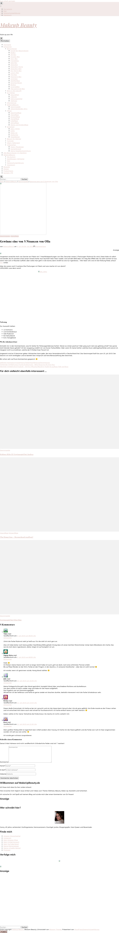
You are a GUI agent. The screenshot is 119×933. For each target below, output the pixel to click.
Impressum (7, 15)
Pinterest (6, 850)
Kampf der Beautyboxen (19, 51)
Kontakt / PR (8, 173)
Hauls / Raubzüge (17, 147)
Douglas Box (15, 57)
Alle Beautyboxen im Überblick (15, 153)
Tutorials (10, 141)
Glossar (6, 169)
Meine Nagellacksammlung (20, 151)
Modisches (14, 135)
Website (3, 774)
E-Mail (3, 770)
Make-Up (13, 133)
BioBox (13, 53)
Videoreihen (11, 145)
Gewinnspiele (15, 107)
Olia (41, 363)
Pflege (9, 111)
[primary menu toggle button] (1, 38)
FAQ (5, 11)
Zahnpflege (14, 123)
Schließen (5, 41)
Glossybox (14, 65)
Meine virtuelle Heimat (12, 848)
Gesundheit (14, 95)
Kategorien (7, 47)
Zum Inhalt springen (7, 1)
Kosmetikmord (15, 149)
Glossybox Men (16, 69)
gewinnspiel (15, 363)
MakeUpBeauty (13, 105)
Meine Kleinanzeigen (11, 846)
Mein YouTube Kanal (11, 844)
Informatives (11, 103)
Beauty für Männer (14, 139)
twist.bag (14, 79)
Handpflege (14, 119)
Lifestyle (13, 97)
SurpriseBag (15, 87)
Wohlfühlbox (15, 81)
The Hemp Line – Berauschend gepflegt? (16, 537)
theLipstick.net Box (17, 89)
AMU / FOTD (15, 129)
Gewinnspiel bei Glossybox (11, 620)
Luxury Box (14, 73)
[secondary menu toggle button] (1, 3)
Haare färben (25, 363)
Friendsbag (14, 61)
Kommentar (4, 762)
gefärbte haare (5, 363)
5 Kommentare (40, 246)
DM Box (13, 55)
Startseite (7, 45)
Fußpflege (14, 121)
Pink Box (13, 75)
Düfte (12, 131)
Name (2, 766)
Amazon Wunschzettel (11, 836)
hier (1, 263)
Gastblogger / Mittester (15, 159)
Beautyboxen (12, 49)
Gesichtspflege (15, 113)
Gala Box (13, 63)
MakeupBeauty (9, 246)
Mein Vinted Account (11, 842)
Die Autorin (7, 9)
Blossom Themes (55, 929)
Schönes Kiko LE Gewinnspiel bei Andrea (16, 454)
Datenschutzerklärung (11, 13)
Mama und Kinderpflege (19, 125)
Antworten (7, 638)
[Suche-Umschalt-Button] (1, 176)
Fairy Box (14, 59)
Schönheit (10, 127)
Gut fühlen (11, 93)
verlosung (46, 363)
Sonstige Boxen (16, 83)
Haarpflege (14, 115)
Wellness (13, 101)
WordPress (78, 929)
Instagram (7, 838)
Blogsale (6, 167)
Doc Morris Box (16, 71)
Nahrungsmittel (16, 99)
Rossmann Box (15, 77)
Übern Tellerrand (13, 143)
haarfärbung (35, 363)
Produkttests (8, 171)
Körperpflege (15, 117)
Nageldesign (15, 137)
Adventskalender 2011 (18, 109)
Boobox (13, 85)
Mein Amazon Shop (10, 840)
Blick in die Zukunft (14, 91)
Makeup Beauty (18, 24)
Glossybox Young (16, 67)
